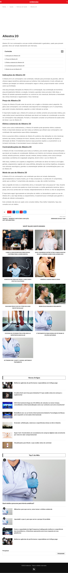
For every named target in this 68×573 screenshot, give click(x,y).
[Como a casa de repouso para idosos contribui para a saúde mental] (17, 240)
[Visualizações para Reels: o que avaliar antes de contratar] (7, 445)
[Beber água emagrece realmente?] (50, 294)
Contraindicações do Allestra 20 (15, 65)
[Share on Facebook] (14, 212)
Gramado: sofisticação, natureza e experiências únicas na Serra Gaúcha (37, 423)
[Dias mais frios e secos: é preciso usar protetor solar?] (17, 294)
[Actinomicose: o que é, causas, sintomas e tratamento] (17, 348)
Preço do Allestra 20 (11, 59)
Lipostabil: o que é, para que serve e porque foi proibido (32, 519)
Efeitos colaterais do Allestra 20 (15, 62)
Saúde (11, 7)
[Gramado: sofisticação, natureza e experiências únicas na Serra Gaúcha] (7, 425)
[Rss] (34, 569)
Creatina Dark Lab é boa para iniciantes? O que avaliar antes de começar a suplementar (38, 394)
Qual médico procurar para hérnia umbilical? (18, 503)
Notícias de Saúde (22, 7)
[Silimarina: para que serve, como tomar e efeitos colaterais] (7, 511)
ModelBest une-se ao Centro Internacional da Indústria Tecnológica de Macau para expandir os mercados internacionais (39, 413)
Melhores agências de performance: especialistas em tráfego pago (36, 383)
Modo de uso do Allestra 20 (14, 69)
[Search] (67, 2)
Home (4, 7)
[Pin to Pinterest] (21, 212)
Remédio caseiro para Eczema (50, 279)
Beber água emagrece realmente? (50, 306)
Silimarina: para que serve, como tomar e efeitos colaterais (33, 509)
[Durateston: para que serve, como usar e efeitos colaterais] (17, 267)
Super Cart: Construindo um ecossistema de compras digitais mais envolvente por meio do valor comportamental (39, 433)
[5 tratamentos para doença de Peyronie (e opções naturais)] (50, 321)
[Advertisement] (34, 20)
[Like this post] (10, 212)
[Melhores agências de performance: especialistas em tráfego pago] (7, 385)
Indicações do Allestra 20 (13, 55)
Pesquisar (5, 550)
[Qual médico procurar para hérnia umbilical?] (34, 480)
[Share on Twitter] (17, 212)
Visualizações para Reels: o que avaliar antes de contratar (33, 443)
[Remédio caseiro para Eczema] (50, 267)
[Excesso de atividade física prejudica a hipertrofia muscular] (17, 321)
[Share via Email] (24, 212)
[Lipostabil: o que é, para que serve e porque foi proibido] (7, 521)
